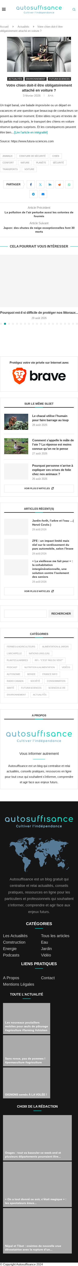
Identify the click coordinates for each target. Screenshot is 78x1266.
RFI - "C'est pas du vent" (49, 660)
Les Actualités (15, 936)
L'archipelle (14, 653)
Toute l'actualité (26, 994)
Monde (31, 674)
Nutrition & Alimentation (39, 667)
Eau (44, 942)
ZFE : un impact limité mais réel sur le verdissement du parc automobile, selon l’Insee (52, 544)
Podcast (12, 667)
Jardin (46, 949)
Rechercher (61, 613)
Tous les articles (55, 936)
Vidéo (46, 955)
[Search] (74, 9)
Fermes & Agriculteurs (21, 646)
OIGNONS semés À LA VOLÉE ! (26, 1094)
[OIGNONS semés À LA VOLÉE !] (26, 1083)
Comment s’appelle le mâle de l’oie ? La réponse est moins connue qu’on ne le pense (53, 444)
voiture (29, 169)
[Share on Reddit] (60, 184)
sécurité (58, 162)
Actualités (23, 26)
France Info (49, 674)
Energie (10, 949)
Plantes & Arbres (17, 660)
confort (8, 162)
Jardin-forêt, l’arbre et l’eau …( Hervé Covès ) (53, 522)
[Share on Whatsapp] (69, 184)
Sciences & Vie (56, 688)
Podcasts (11, 955)
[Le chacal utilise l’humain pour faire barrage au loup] (16, 422)
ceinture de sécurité (32, 156)
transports (10, 169)
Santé (10, 688)
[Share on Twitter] (40, 184)
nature (25, 162)
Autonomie (13, 674)
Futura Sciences (31, 688)
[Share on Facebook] (31, 184)
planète (41, 162)
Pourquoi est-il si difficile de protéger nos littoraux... (39, 312)
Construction (14, 942)
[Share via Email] (43, 194)
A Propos (11, 978)
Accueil (4, 26)
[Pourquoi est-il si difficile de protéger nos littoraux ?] (39, 281)
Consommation (56, 681)
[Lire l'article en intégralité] (31, 132)
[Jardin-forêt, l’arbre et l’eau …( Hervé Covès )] (16, 527)
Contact (48, 978)
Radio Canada (15, 681)
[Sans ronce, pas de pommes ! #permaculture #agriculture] (26, 1050)
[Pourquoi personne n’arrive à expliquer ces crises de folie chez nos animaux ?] (16, 471)
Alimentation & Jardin (55, 646)
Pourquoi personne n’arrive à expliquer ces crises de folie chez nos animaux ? (52, 470)
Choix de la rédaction (37, 1106)
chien (55, 156)
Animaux (7, 156)
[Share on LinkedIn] (50, 184)
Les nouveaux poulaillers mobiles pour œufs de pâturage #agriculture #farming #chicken (26, 1026)
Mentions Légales (18, 984)
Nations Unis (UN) (39, 653)
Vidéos (66, 667)
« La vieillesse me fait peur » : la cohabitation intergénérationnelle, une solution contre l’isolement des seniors (52, 568)
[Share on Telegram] (33, 194)
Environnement (16, 694)
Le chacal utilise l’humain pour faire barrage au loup (50, 418)
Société (35, 681)
